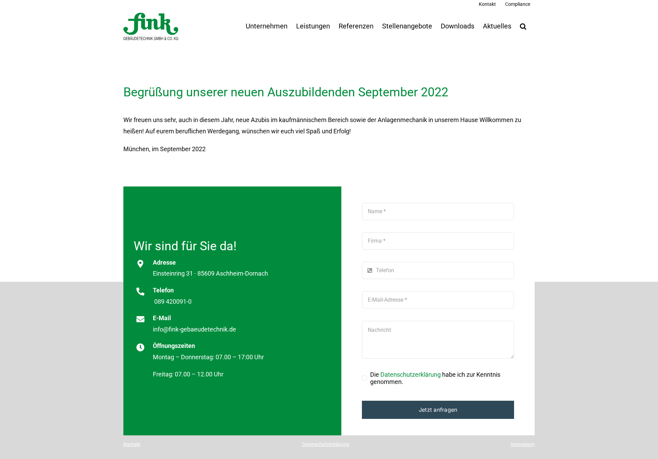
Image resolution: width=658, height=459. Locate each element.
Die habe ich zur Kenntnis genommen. (435, 378)
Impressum (523, 444)
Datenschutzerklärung (410, 374)
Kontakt (132, 444)
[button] (523, 26)
